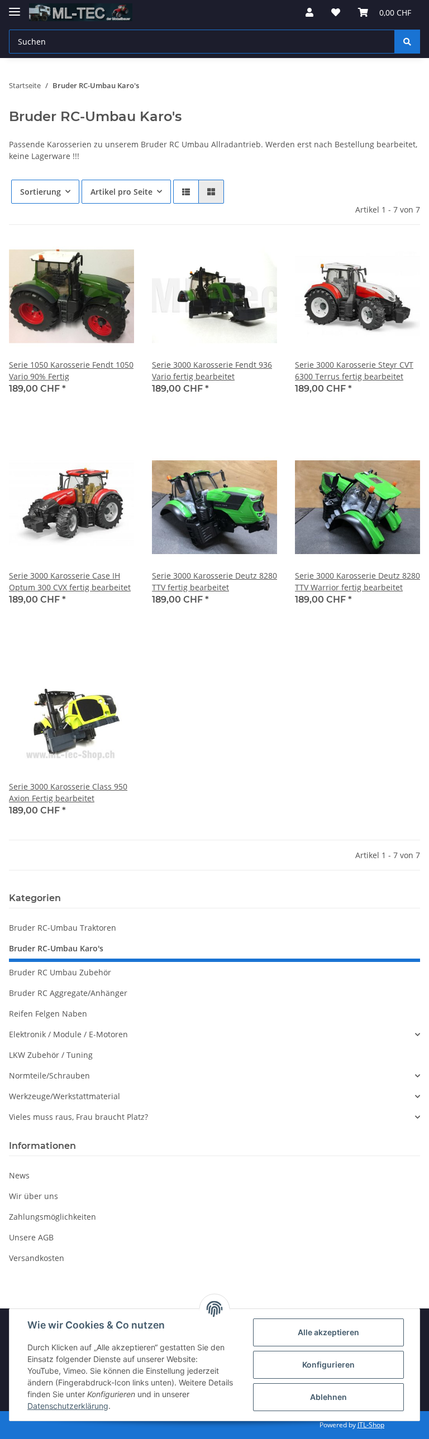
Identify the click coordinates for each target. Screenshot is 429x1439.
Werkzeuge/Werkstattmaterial (64, 1096)
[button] (309, 12)
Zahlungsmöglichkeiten (52, 1216)
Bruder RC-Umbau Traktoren (62, 927)
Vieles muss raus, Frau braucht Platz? (78, 1116)
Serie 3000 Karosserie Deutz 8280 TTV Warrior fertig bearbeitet (357, 581)
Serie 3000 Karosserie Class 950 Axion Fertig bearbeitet (68, 792)
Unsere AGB (31, 1237)
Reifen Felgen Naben (48, 1013)
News (19, 1175)
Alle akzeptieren (328, 1332)
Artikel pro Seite (121, 191)
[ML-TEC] (80, 12)
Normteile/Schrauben (49, 1075)
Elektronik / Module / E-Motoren (68, 1034)
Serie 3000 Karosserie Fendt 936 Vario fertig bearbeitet (212, 370)
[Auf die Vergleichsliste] (86, 252)
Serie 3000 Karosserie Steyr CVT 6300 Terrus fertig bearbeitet (354, 370)
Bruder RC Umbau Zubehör (60, 972)
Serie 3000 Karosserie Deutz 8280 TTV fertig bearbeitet (214, 581)
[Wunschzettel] (335, 12)
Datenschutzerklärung (67, 1406)
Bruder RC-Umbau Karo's (56, 948)
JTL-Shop (371, 1425)
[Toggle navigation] (14, 7)
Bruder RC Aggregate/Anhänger (68, 993)
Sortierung (40, 191)
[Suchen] (407, 42)
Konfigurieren (328, 1364)
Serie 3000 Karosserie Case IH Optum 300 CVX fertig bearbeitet (70, 581)
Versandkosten (36, 1258)
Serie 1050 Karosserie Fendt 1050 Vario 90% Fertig (71, 370)
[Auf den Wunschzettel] (115, 252)
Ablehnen (328, 1397)
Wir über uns (33, 1196)
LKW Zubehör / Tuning (51, 1055)
